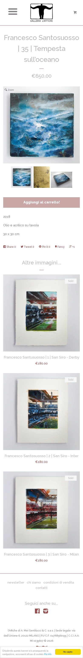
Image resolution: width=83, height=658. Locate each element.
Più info (48, 654)
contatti (41, 588)
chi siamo (34, 582)
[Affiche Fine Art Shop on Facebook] (37, 612)
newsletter (15, 582)
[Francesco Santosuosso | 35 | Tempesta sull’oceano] (21, 177)
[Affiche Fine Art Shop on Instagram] (45, 612)
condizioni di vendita (58, 582)
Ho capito (68, 651)
